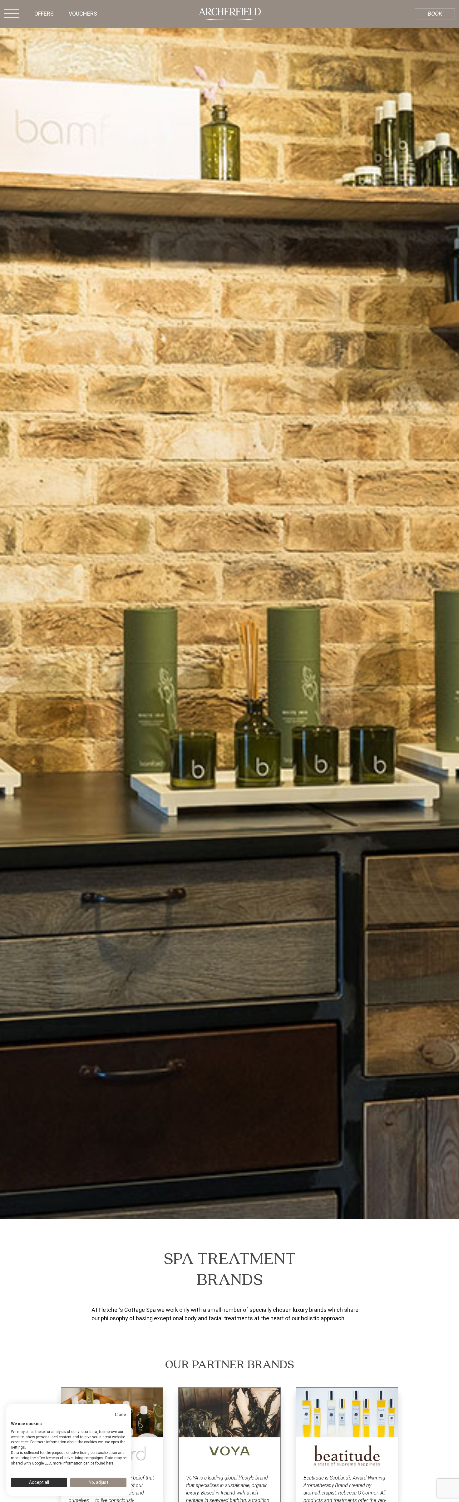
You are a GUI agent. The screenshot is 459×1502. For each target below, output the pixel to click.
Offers (44, 13)
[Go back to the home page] (229, 13)
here (109, 1463)
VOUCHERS (83, 13)
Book (435, 13)
